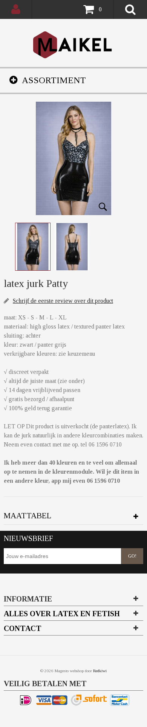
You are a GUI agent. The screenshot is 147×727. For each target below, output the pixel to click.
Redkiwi (100, 670)
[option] (33, 247)
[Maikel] (73, 44)
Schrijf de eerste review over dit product (63, 301)
